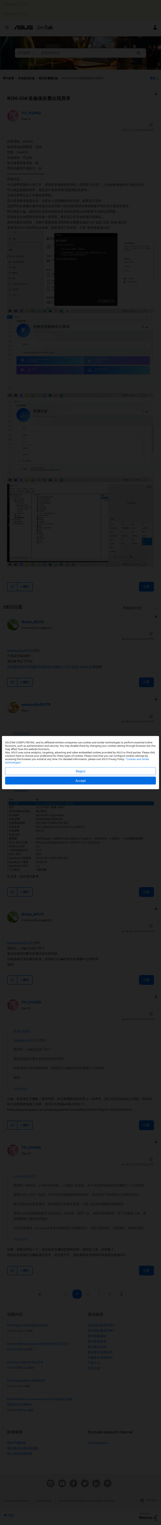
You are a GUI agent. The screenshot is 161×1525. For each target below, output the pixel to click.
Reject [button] (80, 771)
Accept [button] (80, 780)
